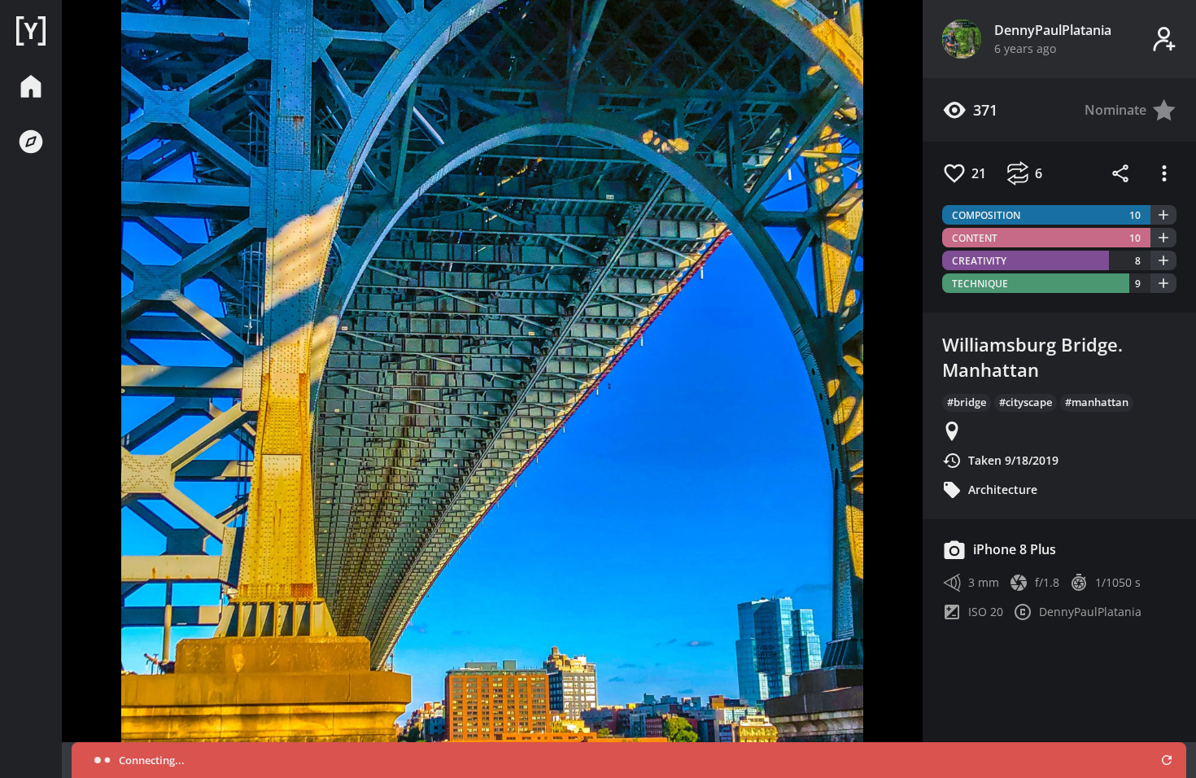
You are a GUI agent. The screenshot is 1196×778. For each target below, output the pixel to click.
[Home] (31, 31)
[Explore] (31, 141)
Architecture (1002, 489)
